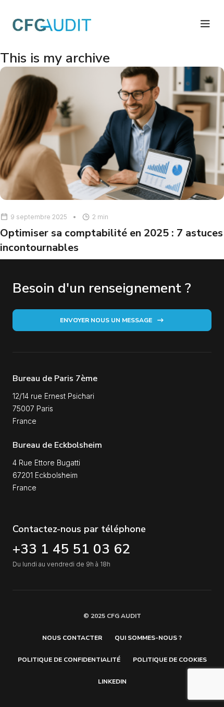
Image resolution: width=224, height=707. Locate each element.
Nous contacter (72, 638)
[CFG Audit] (52, 25)
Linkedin (112, 681)
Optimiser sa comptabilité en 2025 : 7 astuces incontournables (111, 240)
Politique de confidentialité (69, 659)
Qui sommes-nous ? (148, 638)
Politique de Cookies (170, 659)
